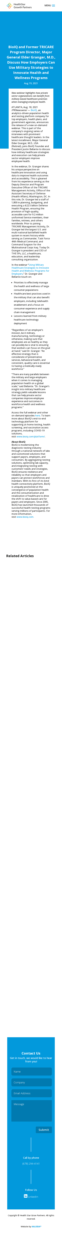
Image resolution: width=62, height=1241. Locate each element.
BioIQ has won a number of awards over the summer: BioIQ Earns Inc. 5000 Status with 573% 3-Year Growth (30, 668)
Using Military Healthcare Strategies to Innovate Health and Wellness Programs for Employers (30, 269)
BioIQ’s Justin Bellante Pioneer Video (26, 995)
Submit (44, 1130)
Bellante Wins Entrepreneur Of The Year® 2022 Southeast (30, 601)
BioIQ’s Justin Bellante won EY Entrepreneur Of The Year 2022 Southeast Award (30, 913)
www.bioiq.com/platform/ (31, 436)
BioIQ (34, 110)
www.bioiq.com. (25, 516)
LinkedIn (32, 1196)
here (37, 415)
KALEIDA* (36, 1226)
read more (17, 611)
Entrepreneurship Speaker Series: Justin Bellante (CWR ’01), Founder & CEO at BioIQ (30, 735)
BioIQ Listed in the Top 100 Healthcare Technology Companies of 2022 (29, 824)
